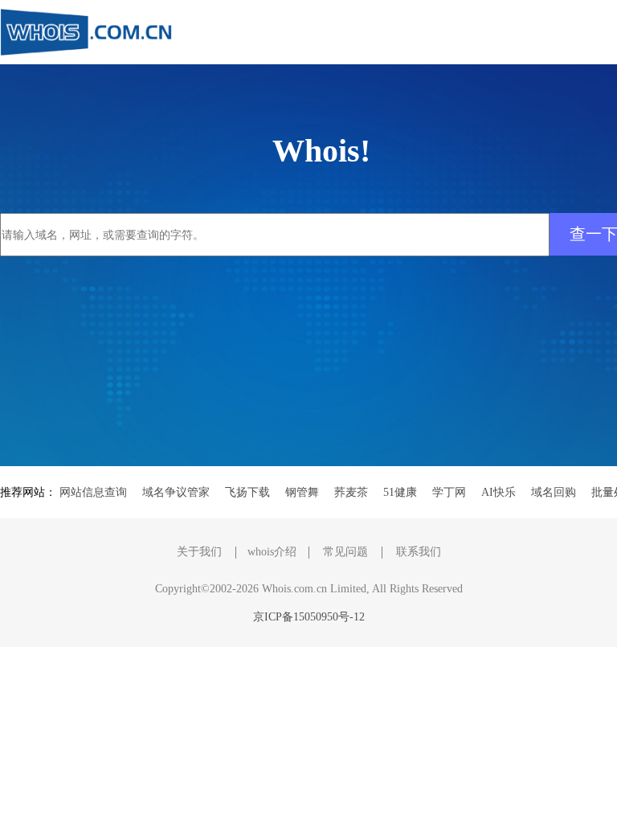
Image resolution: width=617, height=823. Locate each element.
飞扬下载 (247, 492)
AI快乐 (498, 492)
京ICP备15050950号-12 (309, 617)
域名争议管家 (176, 492)
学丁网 (449, 492)
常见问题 (345, 552)
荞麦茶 (351, 492)
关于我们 (199, 552)
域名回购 (553, 492)
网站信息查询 (93, 492)
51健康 (400, 492)
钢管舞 (302, 492)
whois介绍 (271, 552)
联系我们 (418, 552)
